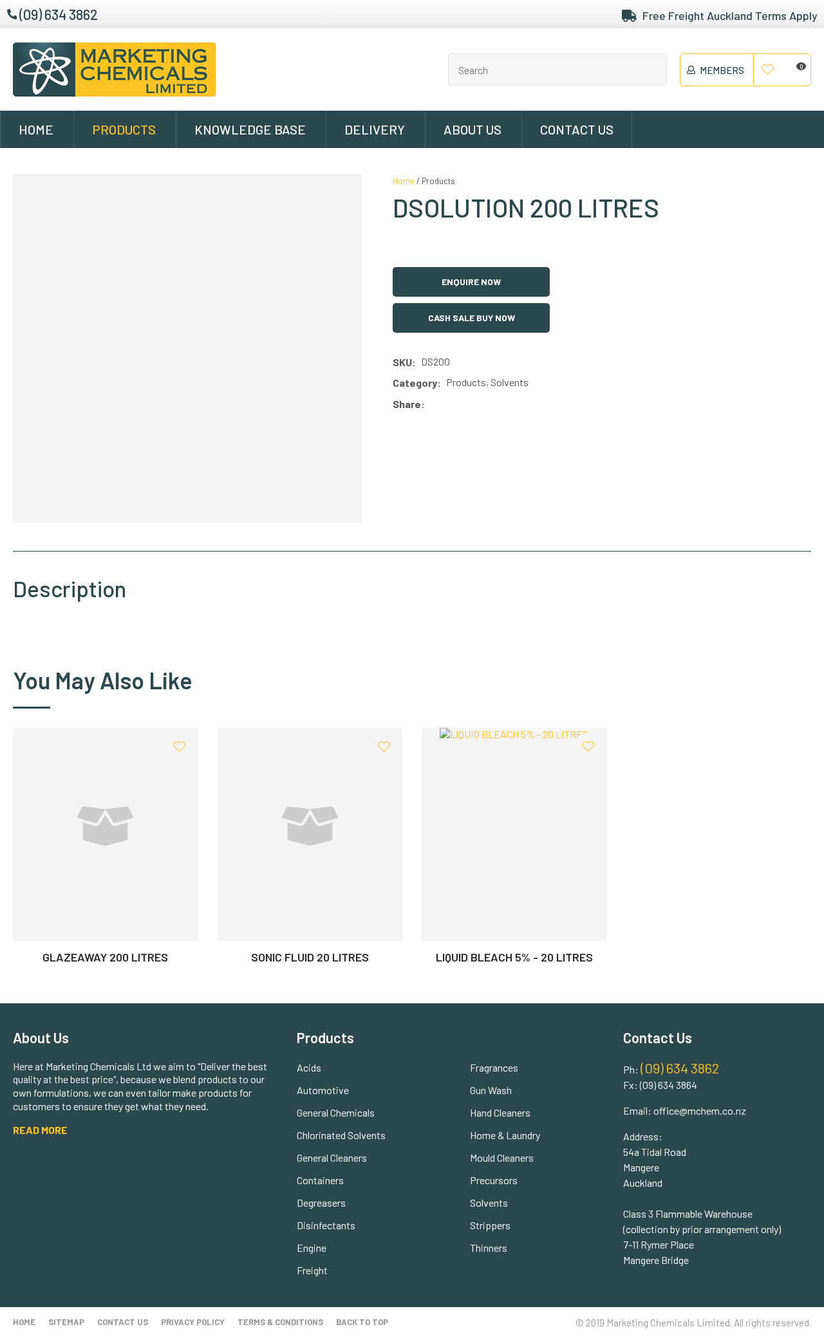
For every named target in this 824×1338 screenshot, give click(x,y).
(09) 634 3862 (58, 14)
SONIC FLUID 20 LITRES (310, 957)
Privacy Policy (193, 1322)
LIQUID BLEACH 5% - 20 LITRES (514, 957)
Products (124, 129)
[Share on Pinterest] (487, 404)
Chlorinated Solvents (341, 1135)
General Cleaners (332, 1157)
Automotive (323, 1090)
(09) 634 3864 (668, 1085)
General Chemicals (336, 1112)
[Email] (468, 404)
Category (415, 382)
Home (36, 129)
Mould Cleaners (502, 1157)
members (722, 70)
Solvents (489, 1202)
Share (407, 404)
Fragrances (494, 1067)
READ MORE (40, 1130)
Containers (320, 1180)
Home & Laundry (505, 1135)
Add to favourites (179, 746)
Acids (309, 1067)
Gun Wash (491, 1090)
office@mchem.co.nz (699, 1110)
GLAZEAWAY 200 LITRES (105, 957)
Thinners (488, 1247)
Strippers (490, 1225)
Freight (312, 1270)
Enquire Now (471, 281)
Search (651, 69)
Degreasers (321, 1202)
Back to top (362, 1322)
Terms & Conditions (280, 1322)
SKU (402, 362)
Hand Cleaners (500, 1112)
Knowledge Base (250, 129)
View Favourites (768, 70)
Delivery (374, 129)
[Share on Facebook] (432, 404)
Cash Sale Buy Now (471, 317)
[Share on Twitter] (449, 404)
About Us (472, 129)
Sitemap (66, 1322)
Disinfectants (326, 1225)
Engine (311, 1247)
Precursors (494, 1180)
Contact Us (576, 129)
